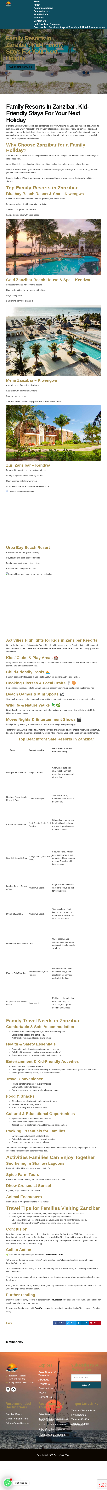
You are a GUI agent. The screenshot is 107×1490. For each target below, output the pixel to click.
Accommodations (43, 8)
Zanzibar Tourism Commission (80, 1424)
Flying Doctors (79, 1415)
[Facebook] (13, 1389)
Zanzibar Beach (14, 1414)
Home (37, 1)
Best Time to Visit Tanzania (48, 1374)
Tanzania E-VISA (80, 1419)
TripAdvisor (56, 1300)
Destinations (41, 11)
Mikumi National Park (17, 1418)
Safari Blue (44, 1414)
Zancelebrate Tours (53, 1254)
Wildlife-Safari (41, 14)
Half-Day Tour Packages (47, 24)
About (37, 4)
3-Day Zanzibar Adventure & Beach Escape (53, 1419)
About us (43, 1379)
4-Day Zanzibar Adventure (52, 1424)
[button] (59, 1323)
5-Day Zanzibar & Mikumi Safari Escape (51, 1429)
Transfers (39, 17)
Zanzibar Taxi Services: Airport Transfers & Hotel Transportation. (70, 27)
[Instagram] (8, 1389)
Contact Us (40, 21)
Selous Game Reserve (17, 1423)
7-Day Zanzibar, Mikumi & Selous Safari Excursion (51, 1435)
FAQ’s (42, 1392)
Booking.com (41, 1308)
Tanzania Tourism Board (83, 1410)
